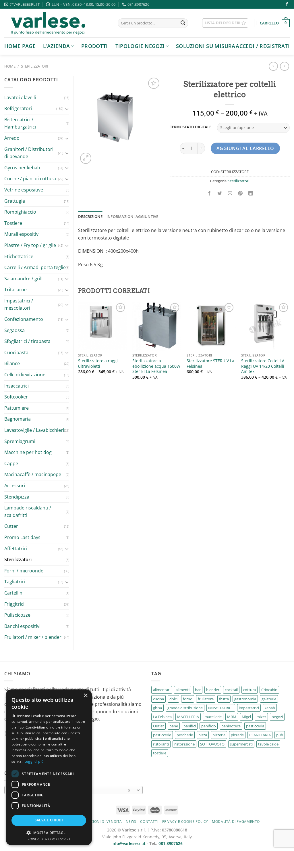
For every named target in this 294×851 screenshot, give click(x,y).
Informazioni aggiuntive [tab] (132, 216)
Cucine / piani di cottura (30, 178)
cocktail (231, 689)
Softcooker (16, 397)
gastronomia (245, 699)
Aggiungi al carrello (245, 148)
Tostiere (13, 223)
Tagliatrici (14, 581)
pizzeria (218, 734)
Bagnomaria (17, 419)
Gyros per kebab (22, 167)
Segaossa (14, 330)
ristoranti (161, 744)
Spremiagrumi (19, 441)
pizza (202, 734)
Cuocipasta (16, 352)
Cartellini (14, 593)
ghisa (157, 707)
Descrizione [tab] (90, 216)
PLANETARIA (260, 734)
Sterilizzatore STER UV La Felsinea (210, 363)
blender (212, 689)
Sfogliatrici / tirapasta (27, 341)
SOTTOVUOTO (212, 744)
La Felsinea (162, 716)
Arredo (12, 138)
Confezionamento (23, 319)
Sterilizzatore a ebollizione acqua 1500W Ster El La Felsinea (156, 366)
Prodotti (94, 46)
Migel (246, 716)
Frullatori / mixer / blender (32, 637)
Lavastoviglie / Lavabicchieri (34, 430)
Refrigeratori (18, 108)
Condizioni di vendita (100, 821)
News (131, 821)
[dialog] (49, 767)
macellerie (213, 716)
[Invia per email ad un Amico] (230, 193)
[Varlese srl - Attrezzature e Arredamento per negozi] (56, 23)
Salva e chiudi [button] (49, 820)
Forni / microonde (23, 571)
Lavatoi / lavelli (20, 97)
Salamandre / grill (23, 278)
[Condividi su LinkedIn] (251, 193)
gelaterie (269, 699)
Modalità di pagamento (236, 821)
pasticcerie (162, 734)
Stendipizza (16, 497)
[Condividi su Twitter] (219, 193)
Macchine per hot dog (28, 452)
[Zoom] (85, 158)
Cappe (11, 463)
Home (10, 66)
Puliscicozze (17, 615)
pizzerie (237, 734)
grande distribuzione (185, 707)
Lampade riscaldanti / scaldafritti (27, 511)
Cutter (11, 526)
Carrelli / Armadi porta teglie (35, 267)
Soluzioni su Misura (205, 46)
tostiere (159, 753)
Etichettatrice (18, 256)
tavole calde (268, 744)
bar (198, 689)
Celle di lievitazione (24, 374)
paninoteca (231, 726)
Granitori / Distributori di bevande (28, 153)
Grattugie (14, 201)
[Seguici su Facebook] (287, 4)
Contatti (149, 821)
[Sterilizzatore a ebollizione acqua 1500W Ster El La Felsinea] (156, 326)
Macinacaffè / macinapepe (32, 474)
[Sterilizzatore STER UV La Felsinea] (211, 326)
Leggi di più (34, 761)
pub (279, 734)
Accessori (14, 485)
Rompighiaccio (20, 212)
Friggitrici (14, 604)
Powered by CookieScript (49, 839)
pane (173, 726)
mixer (261, 716)
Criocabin (269, 689)
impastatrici (249, 707)
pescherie (185, 734)
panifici (189, 726)
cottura (249, 689)
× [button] (85, 695)
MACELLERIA (188, 716)
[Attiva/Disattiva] (67, 108)
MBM (231, 716)
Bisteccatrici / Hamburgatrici (20, 123)
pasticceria (255, 726)
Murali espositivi (22, 234)
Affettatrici (15, 548)
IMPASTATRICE (220, 707)
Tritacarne (15, 289)
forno (187, 699)
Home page (20, 46)
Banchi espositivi (22, 626)
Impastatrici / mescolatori (18, 304)
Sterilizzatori (34, 66)
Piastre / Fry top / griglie (30, 245)
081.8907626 (170, 843)
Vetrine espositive (23, 190)
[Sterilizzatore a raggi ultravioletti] (102, 326)
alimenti (182, 689)
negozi (277, 716)
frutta (224, 699)
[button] (48, 832)
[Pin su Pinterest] (240, 193)
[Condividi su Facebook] (209, 193)
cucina (158, 699)
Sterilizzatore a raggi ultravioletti (98, 363)
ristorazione (184, 744)
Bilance (12, 363)
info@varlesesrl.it (128, 843)
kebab (269, 707)
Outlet (158, 726)
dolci (173, 699)
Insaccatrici (16, 386)
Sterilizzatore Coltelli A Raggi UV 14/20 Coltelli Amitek (263, 366)
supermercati (241, 744)
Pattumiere (16, 408)
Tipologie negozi (140, 46)
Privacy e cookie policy (185, 821)
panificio (208, 726)
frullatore (206, 699)
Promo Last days (22, 537)
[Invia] (183, 23)
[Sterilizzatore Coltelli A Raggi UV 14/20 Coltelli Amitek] (265, 326)
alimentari (161, 689)
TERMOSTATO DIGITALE (190, 127)
